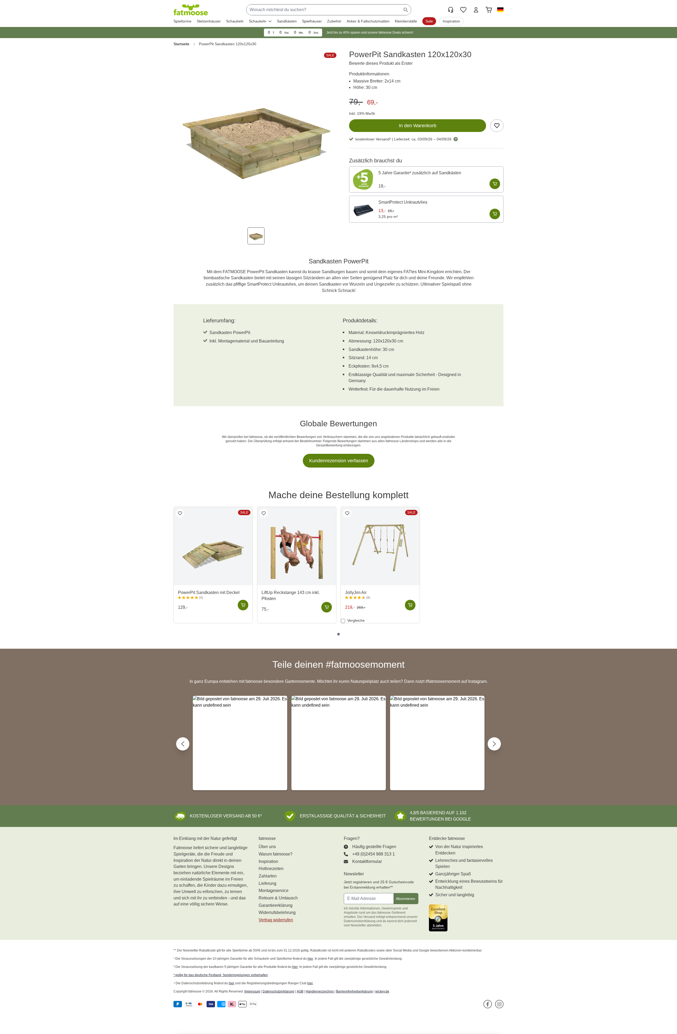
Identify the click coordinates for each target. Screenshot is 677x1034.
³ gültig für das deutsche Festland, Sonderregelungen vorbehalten (220, 975)
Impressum (252, 991)
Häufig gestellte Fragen (374, 846)
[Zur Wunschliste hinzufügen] (497, 126)
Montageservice (274, 890)
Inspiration (268, 861)
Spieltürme (182, 21)
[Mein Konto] (476, 10)
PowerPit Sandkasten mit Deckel (209, 592)
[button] (499, 10)
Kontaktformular (367, 861)
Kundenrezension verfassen (338, 460)
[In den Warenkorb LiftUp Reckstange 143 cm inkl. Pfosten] (326, 607)
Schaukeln (235, 21)
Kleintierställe (406, 21)
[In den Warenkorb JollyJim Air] (410, 605)
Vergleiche (355, 620)
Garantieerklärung (275, 905)
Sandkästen (287, 21)
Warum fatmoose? (275, 854)
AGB (300, 991)
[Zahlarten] (216, 1004)
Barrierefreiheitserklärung (354, 991)
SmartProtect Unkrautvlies (402, 202)
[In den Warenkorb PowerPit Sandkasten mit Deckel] (243, 605)
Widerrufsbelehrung (277, 912)
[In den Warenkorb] (495, 184)
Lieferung (267, 883)
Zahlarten (268, 876)
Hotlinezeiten (271, 868)
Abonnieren (405, 898)
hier (310, 958)
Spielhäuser (312, 21)
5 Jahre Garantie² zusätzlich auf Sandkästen (419, 173)
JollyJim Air (356, 592)
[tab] (338, 634)
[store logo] (190, 9)
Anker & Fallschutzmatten (368, 21)
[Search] (405, 9)
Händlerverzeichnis (320, 991)
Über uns (267, 846)
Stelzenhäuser (209, 21)
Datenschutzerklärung (278, 991)
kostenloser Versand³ (373, 139)
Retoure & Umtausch (278, 898)
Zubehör (334, 21)
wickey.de (382, 991)
